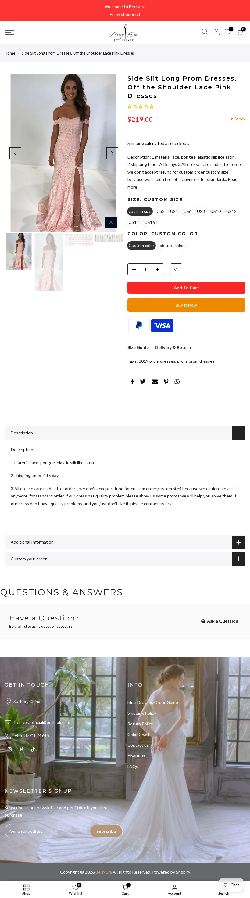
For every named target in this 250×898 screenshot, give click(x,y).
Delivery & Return (173, 347)
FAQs (132, 766)
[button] (140, 106)
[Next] (112, 153)
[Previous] (15, 153)
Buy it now (186, 304)
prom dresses (202, 361)
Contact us (138, 745)
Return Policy (140, 723)
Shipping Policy (141, 713)
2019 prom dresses (157, 361)
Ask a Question (222, 620)
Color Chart (138, 734)
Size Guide (138, 347)
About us (136, 755)
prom (182, 361)
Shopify (183, 872)
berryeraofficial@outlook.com (42, 722)
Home (10, 53)
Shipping (135, 143)
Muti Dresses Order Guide (152, 702)
